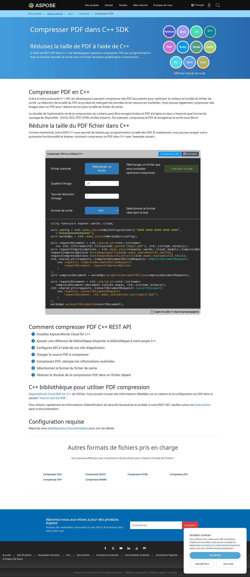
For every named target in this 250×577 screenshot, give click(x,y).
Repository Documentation (70, 428)
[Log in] (209, 5)
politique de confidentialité (216, 545)
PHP (169, 47)
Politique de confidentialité (135, 573)
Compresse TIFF (52, 479)
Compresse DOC (52, 474)
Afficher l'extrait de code (189, 73)
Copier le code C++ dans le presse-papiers (176, 311)
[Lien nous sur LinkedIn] (129, 548)
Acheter (109, 5)
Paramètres (202, 564)
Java (183, 31)
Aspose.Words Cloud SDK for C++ (50, 394)
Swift (209, 47)
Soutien (123, 5)
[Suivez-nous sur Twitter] (113, 548)
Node (196, 47)
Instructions (202, 405)
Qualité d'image (61, 183)
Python (169, 31)
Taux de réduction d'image (62, 196)
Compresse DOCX (95, 474)
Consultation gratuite (137, 555)
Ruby (182, 47)
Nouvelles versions (49, 555)
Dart (190, 62)
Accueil (7, 555)
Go (176, 62)
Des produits (92, 5)
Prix (68, 555)
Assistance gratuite (107, 555)
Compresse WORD (96, 479)
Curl (203, 62)
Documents (83, 555)
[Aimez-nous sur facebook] (105, 548)
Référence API (168, 153)
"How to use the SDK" (53, 398)
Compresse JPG (179, 474)
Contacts (173, 573)
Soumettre (190, 525)
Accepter (215, 555)
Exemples (191, 153)
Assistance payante (167, 555)
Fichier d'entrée (61, 169)
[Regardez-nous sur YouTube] (121, 548)
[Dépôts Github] (144, 548)
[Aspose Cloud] (51, 5)
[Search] (218, 5)
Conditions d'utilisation (158, 573)
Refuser (228, 564)
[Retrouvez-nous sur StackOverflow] (137, 548)
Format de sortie (61, 210)
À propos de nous (162, 5)
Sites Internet (140, 5)
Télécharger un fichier (102, 168)
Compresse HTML (138, 474)
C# (196, 31)
